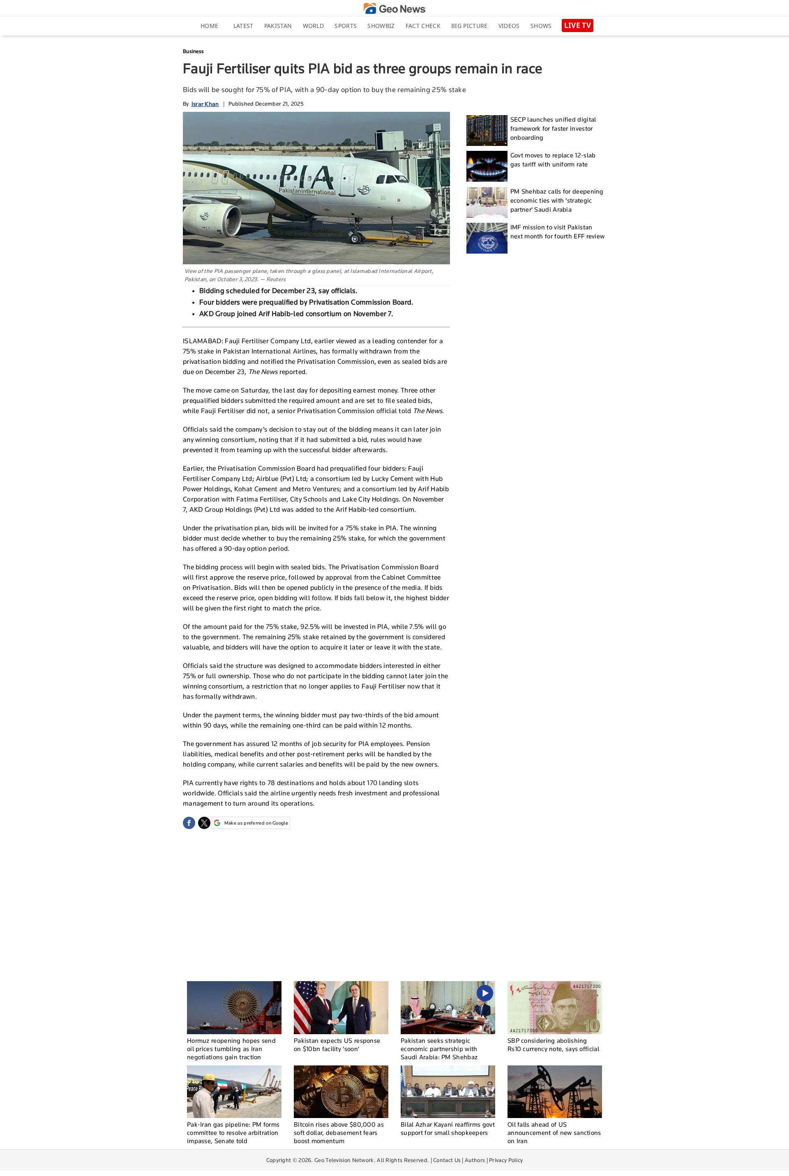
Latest (243, 26)
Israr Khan (205, 104)
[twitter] (204, 823)
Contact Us (447, 1160)
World (313, 26)
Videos (509, 26)
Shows (541, 26)
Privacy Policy (506, 1160)
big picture (469, 26)
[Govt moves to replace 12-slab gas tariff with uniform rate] (487, 166)
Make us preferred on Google (256, 823)
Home (209, 26)
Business (193, 51)
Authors (475, 1160)
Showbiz (380, 26)
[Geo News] (394, 8)
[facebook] (189, 823)
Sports (346, 26)
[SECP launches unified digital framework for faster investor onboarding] (487, 130)
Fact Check (423, 26)
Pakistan (278, 26)
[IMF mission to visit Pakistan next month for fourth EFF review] (487, 238)
